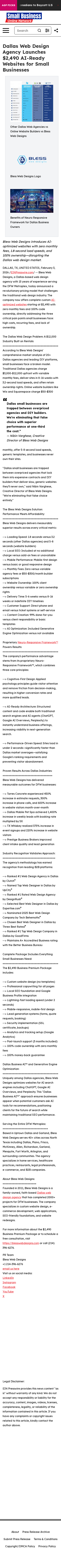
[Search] (39, 30)
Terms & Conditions (45, 1539)
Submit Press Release (17, 1539)
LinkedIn (8, 1277)
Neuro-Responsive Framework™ (38, 642)
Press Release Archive (36, 1531)
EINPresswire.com (22, 272)
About (15, 1531)
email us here (11, 1268)
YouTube (8, 1291)
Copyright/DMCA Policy (20, 1546)
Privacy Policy (47, 1546)
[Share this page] (56, 30)
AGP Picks (8, 5)
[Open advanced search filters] (47, 30)
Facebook (9, 1287)
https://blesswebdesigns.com (21, 1243)
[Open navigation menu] (6, 30)
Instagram (9, 1282)
